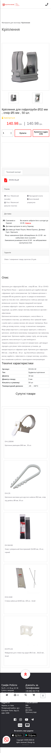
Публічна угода (31, 712)
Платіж (28, 708)
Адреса (28, 223)
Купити (23, 133)
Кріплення (26, 23)
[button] (5, 155)
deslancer (25, 744)
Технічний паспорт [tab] (13, 172)
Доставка (29, 710)
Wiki (27, 705)
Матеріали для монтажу (11, 23)
